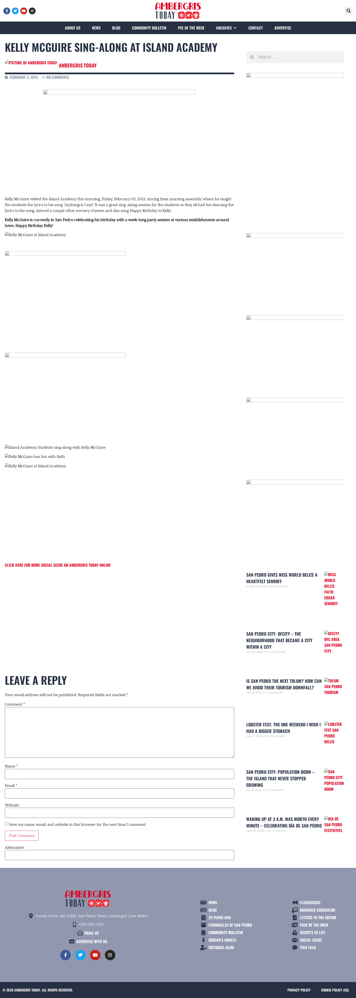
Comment (15, 704)
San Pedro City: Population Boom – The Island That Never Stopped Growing (280, 778)
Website (12, 805)
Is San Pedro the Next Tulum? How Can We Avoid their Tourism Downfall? (284, 684)
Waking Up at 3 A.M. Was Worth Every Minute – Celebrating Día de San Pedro (284, 822)
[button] (349, 11)
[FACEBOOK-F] (6, 10)
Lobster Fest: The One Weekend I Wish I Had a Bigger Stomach (283, 727)
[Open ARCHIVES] (235, 28)
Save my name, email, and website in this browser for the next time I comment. (77, 825)
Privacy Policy (298, 989)
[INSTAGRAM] (32, 10)
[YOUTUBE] (23, 10)
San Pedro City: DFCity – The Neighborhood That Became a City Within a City (279, 640)
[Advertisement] (119, 612)
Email (11, 786)
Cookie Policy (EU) (335, 989)
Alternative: (15, 847)
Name (11, 766)
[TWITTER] (15, 10)
